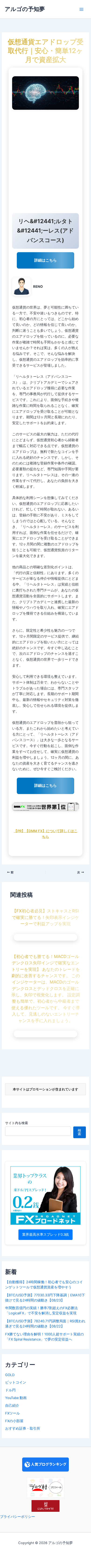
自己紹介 (12, 1405)
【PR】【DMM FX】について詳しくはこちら (45, 834)
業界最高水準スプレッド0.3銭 (45, 1234)
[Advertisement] (45, 162)
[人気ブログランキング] (45, 1464)
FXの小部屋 (14, 1421)
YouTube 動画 (16, 1398)
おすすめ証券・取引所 (22, 1428)
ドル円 (10, 1390)
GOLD (9, 1375)
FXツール (12, 1413)
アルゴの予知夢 (25, 9)
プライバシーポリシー (17, 1517)
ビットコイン (15, 1382)
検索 (79, 1132)
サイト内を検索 (16, 1123)
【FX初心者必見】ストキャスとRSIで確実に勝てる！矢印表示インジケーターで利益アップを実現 (45, 917)
